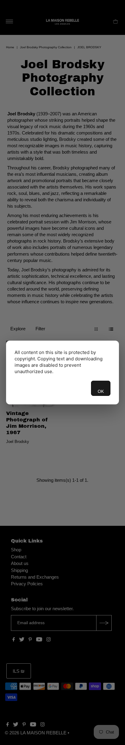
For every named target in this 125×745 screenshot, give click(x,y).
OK (101, 391)
